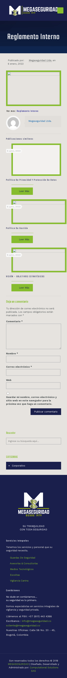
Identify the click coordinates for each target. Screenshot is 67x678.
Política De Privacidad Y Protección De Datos (31, 180)
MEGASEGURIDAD (18, 664)
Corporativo (18, 465)
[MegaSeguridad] (33, 10)
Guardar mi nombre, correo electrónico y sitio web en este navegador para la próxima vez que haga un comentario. (31, 400)
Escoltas (15, 575)
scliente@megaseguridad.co (23, 625)
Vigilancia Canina (19, 580)
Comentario (14, 321)
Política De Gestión (17, 228)
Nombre (12, 353)
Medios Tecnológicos (22, 569)
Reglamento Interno (28, 111)
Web (8, 380)
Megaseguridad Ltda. (40, 60)
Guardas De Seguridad (22, 557)
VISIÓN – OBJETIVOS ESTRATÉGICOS (25, 276)
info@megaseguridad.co (36, 621)
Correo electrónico (19, 366)
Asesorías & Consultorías (24, 563)
